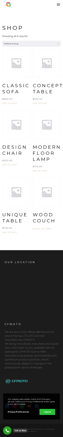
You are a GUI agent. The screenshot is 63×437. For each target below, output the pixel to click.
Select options (42, 229)
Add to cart (9, 103)
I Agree (47, 412)
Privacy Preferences (18, 412)
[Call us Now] (7, 430)
